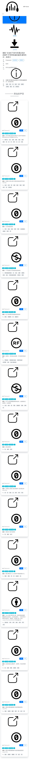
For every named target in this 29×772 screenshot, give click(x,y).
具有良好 (17, 86)
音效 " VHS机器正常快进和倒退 (9, 249)
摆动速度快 (4, 425)
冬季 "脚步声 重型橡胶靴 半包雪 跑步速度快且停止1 (12, 686)
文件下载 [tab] (14, 49)
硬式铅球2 (4, 334)
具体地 (7, 86)
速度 (7, 84)
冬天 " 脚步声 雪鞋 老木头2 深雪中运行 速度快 (12, 553)
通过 (11, 86)
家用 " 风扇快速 (5, 205)
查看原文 (21, 60)
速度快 (22, 84)
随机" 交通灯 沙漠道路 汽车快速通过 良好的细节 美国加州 (12, 160)
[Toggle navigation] (3, 14)
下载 (25, 130)
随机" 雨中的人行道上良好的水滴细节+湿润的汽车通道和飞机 (11, 468)
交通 (15, 84)
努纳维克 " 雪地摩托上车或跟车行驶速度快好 (12, 293)
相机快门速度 (5, 510)
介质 (19, 84)
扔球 (3, 380)
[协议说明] (16, 73)
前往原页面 (15, 60)
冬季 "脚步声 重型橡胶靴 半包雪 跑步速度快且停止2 (12, 729)
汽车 (10, 84)
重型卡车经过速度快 (7, 594)
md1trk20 (4, 642)
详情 (21, 130)
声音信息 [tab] (14, 22)
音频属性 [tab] (14, 35)
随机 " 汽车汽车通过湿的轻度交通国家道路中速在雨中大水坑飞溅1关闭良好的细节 (12, 115)
